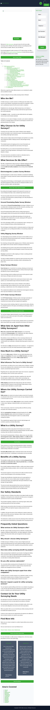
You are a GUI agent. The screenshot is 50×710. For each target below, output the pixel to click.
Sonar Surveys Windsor (14, 72)
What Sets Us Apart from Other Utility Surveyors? (16, 74)
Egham (5, 629)
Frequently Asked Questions (13, 80)
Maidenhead (17, 629)
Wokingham (7, 694)
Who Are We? (9, 67)
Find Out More (17, 441)
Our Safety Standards (11, 79)
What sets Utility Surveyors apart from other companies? (19, 84)
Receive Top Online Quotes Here (17, 310)
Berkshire (7, 698)
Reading (6, 700)
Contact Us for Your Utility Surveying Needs (15, 86)
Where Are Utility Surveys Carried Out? (14, 76)
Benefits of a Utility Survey (12, 78)
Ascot (13, 629)
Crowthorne (7, 695)
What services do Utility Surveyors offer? (17, 81)
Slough (2, 629)
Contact (46, 4)
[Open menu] (40, 3)
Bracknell (7, 693)
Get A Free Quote (17, 681)
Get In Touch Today (17, 57)
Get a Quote (16, 38)
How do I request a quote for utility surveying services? (19, 85)
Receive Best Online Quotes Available (17, 187)
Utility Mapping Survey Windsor (15, 71)
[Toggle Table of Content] (2, 64)
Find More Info (10, 87)
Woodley (6, 697)
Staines (9, 629)
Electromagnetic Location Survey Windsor (17, 69)
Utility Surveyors (9, 44)
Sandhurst (7, 696)
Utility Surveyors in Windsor (9, 66)
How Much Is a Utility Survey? (12, 75)
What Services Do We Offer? (12, 68)
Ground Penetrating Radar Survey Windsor (17, 70)
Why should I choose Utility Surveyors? (16, 82)
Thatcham (7, 701)
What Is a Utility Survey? (11, 77)
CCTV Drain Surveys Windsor (15, 73)
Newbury (7, 702)
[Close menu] (45, 2)
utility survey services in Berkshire (14, 52)
